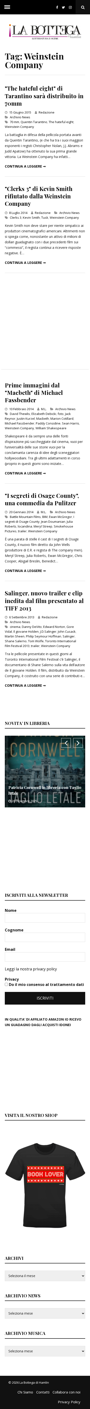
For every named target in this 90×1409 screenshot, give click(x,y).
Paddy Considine (48, 423)
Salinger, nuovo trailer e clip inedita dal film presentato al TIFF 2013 (44, 600)
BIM (45, 517)
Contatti (42, 1392)
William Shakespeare (51, 428)
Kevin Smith (31, 217)
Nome (11, 910)
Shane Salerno (16, 641)
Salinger (69, 636)
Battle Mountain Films (25, 517)
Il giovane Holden (26, 631)
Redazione (46, 112)
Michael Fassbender (19, 423)
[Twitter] (63, 7)
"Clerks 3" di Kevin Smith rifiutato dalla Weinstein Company (38, 196)
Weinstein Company (19, 127)
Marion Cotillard (61, 418)
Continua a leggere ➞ (25, 166)
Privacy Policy (69, 1401)
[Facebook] (57, 7)
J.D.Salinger (48, 631)
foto (61, 414)
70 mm (14, 122)
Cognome (14, 930)
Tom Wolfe (36, 641)
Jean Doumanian (53, 521)
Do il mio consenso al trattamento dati (46, 984)
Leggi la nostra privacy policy (31, 969)
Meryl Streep (43, 526)
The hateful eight (61, 122)
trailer (22, 531)
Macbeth (42, 418)
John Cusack (67, 631)
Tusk (44, 217)
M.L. (44, 409)
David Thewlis (20, 414)
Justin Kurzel (26, 418)
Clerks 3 (15, 217)
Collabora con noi (66, 1392)
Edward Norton (54, 627)
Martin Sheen (14, 636)
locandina (25, 526)
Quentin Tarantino (34, 122)
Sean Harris (70, 423)
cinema (15, 627)
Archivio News (20, 117)
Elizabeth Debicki (43, 414)
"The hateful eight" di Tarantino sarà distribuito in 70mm (44, 95)
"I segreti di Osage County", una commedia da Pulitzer (42, 499)
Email (10, 949)
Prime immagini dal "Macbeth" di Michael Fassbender (34, 392)
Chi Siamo (25, 1392)
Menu (7, 7)
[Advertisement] (45, 321)
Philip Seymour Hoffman (43, 636)
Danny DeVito (32, 627)
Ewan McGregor (60, 517)
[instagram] (71, 7)
